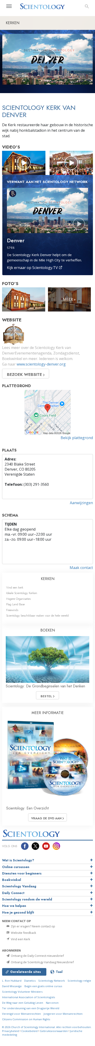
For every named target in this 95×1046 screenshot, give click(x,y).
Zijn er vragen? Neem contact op (32, 926)
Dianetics (30, 980)
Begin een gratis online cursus (43, 986)
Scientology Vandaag (19, 886)
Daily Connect (13, 893)
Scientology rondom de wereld (27, 899)
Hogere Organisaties (18, 599)
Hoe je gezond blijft (18, 912)
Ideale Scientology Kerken (21, 593)
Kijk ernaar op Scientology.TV (33, 267)
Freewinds (12, 610)
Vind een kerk (14, 587)
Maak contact (81, 567)
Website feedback (23, 933)
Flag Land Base (15, 604)
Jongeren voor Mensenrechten (63, 1013)
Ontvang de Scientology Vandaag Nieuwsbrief (42, 962)
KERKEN (47, 578)
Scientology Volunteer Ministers (22, 991)
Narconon (52, 1002)
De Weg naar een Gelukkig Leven (22, 1002)
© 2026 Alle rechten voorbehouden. (47, 1027)
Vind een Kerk (20, 939)
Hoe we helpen (14, 905)
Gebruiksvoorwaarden (54, 1031)
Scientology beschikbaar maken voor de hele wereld (37, 615)
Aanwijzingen (81, 502)
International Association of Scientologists (28, 997)
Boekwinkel (11, 879)
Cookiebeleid (29, 1031)
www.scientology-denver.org (41, 364)
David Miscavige (12, 986)
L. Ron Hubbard (11, 980)
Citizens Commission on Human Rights (26, 1019)
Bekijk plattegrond (77, 437)
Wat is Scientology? (18, 860)
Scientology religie (79, 980)
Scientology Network (51, 980)
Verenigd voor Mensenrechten (21, 1013)
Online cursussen (15, 867)
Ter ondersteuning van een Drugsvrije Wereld (30, 1008)
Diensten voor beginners (22, 873)
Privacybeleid (10, 1031)
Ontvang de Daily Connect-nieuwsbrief (37, 956)
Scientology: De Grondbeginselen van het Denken (45, 686)
